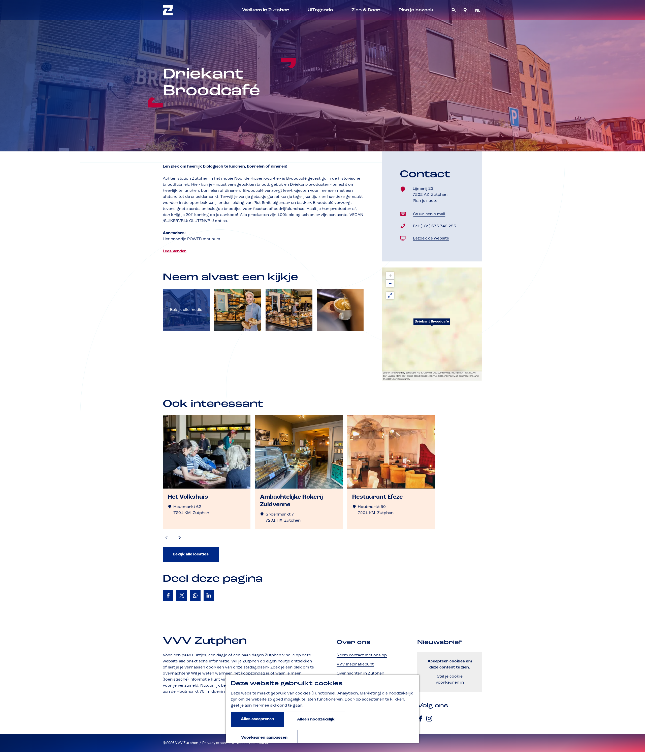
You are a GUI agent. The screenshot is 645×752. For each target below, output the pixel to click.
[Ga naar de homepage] (168, 10)
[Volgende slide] (180, 538)
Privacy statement (218, 743)
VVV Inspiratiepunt (355, 664)
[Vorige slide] (167, 538)
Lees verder (174, 251)
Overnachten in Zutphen (360, 674)
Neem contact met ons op (362, 655)
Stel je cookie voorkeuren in (450, 680)
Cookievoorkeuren (253, 743)
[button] (432, 324)
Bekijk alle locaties (191, 554)
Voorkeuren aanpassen (264, 738)
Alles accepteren (257, 719)
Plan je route (426, 201)
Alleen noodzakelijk (316, 719)
